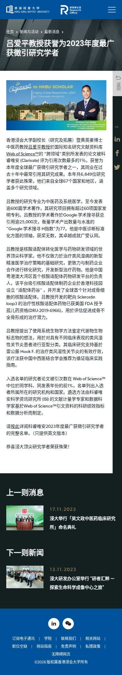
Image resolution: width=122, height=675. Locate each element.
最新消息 (51, 32)
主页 (10, 32)
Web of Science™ (22, 154)
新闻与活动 (29, 32)
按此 (15, 426)
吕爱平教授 (39, 147)
